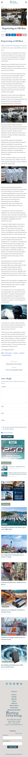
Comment (4, 386)
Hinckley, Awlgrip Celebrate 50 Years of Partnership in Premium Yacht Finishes (18, 473)
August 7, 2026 (5, 641)
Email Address (7, 741)
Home (2, 7)
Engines (6, 7)
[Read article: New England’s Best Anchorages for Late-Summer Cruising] (14, 544)
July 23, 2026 (11, 476)
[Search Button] (26, 2)
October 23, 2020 (12, 468)
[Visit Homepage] (14, 2)
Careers (14, 701)
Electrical (5, 606)
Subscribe (14, 699)
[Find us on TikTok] (14, 684)
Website (3, 420)
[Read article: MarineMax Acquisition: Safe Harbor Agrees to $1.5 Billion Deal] (14, 516)
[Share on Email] (19, 35)
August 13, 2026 (5, 531)
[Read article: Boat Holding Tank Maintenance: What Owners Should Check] (14, 654)
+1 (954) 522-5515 (16, 723)
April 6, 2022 (3, 31)
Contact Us (14, 703)
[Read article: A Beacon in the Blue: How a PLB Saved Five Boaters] (14, 571)
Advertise (14, 696)
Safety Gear (5, 579)
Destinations (5, 551)
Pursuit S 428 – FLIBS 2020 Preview (17, 466)
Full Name (6, 735)
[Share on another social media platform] (24, 35)
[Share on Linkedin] (13, 35)
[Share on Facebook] (8, 35)
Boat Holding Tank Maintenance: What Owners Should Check (12, 666)
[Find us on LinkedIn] (21, 683)
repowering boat (6, 355)
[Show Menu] (2, 2)
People (4, 634)
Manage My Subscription (14, 710)
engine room (8, 353)
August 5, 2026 (5, 669)
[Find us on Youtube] (17, 683)
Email (2, 413)
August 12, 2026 (5, 558)
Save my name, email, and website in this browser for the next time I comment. (15, 428)
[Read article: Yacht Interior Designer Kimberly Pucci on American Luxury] (14, 626)
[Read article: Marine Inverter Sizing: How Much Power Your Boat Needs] (14, 599)
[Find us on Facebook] (7, 683)
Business (4, 524)
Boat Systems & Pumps (7, 661)
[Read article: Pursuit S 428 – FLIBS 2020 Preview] (4, 468)
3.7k (10, 558)
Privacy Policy (14, 707)
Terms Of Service (14, 705)
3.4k (16, 476)
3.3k (18, 468)
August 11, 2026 (5, 614)
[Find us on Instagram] (10, 683)
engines (16, 353)
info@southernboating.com (17, 724)
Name (2, 406)
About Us (14, 694)
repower (22, 353)
